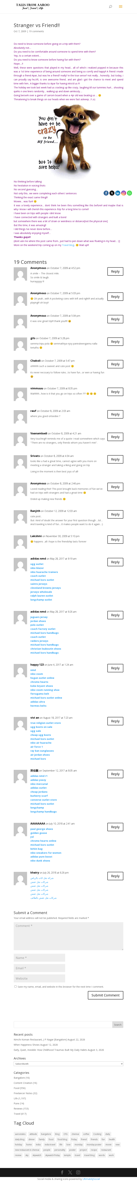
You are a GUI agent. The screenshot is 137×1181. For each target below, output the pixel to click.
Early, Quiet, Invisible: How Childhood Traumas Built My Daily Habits (50, 1049)
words (102, 1155)
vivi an (34, 717)
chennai (75, 1134)
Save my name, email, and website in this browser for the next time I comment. (61, 986)
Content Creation (23, 1082)
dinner (32, 1139)
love (68, 1144)
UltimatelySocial (91, 1178)
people (46, 1149)
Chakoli (35, 360)
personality (59, 1149)
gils (32, 338)
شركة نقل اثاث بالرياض (42, 878)
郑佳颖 (34, 770)
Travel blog (68, 245)
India (38, 1144)
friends (94, 1139)
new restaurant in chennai (27, 1149)
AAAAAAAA (37, 823)
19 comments (36, 31)
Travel (17, 1113)
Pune (16, 1103)
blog (57, 1134)
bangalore (46, 1134)
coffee (86, 1134)
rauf (33, 411)
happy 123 (37, 664)
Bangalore (19, 1077)
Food (16, 1088)
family (42, 1139)
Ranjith (35, 511)
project (83, 1149)
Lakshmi (36, 536)
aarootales (20, 1134)
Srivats (35, 456)
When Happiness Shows (27, 1044)
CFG (65, 1134)
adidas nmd (38, 558)
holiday (18, 1144)
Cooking (97, 1134)
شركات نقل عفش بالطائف (43, 897)
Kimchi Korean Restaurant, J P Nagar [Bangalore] (40, 1039)
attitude (33, 1134)
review (18, 1155)
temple (67, 1155)
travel (77, 1155)
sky (26, 1155)
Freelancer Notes (23, 1093)
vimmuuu (36, 388)
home (29, 1144)
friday (74, 1139)
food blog (62, 1139)
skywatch (37, 1155)
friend (84, 1139)
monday (79, 1144)
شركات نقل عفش (39, 882)
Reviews (18, 1108)
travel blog (89, 1155)
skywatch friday (52, 1155)
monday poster (94, 1144)
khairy (34, 872)
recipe (94, 1149)
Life (16, 1098)
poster (72, 1149)
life (60, 1144)
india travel (50, 1144)
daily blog (19, 1139)
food (51, 1139)
